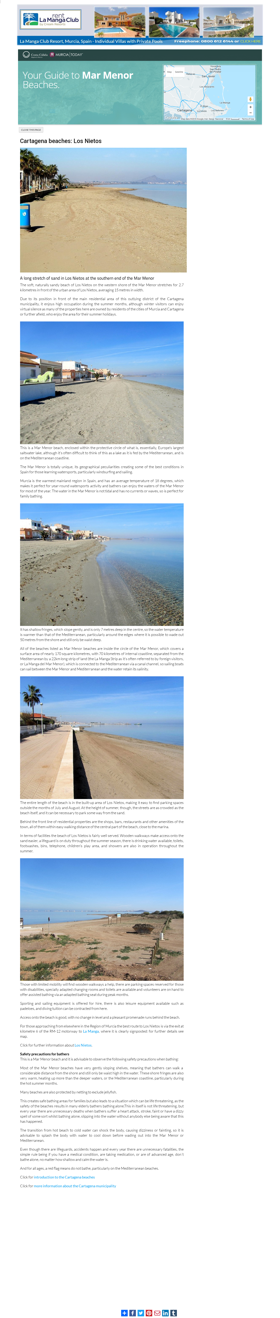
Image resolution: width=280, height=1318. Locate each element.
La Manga (91, 1031)
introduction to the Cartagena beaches (64, 1177)
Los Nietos (83, 1045)
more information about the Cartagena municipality (75, 1186)
